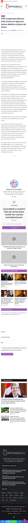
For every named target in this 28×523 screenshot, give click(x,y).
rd (25, 497)
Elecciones (16, 492)
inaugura (16, 495)
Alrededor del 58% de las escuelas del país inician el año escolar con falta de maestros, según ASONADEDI (18, 410)
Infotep (21, 495)
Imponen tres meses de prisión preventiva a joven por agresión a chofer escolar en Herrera (21, 301)
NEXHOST (8, 508)
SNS (7, 500)
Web (2, 342)
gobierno (22, 492)
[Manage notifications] (24, 520)
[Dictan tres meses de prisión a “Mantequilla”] (21, 277)
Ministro (15, 497)
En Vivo (18, 513)
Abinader (3, 492)
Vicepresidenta (13, 500)
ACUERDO (9, 492)
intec (3, 497)
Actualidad (7, 13)
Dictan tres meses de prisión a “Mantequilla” (21, 282)
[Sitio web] (13, 197)
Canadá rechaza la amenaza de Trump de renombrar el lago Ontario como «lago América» (13, 401)
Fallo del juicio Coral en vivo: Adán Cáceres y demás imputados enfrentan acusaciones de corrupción (7, 301)
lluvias (10, 497)
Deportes (10, 513)
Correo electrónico (5, 337)
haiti (3, 495)
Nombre (3, 331)
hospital (11, 495)
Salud (3, 500)
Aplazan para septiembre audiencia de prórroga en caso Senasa (7, 284)
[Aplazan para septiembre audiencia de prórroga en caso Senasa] (7, 277)
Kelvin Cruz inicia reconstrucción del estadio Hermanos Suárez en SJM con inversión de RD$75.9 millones (18, 419)
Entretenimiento (14, 511)
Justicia (12, 13)
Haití (6, 495)
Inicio (3, 13)
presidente (21, 497)
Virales (14, 513)
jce (6, 497)
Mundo (24, 511)
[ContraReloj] (14, 6)
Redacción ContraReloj (7, 30)
